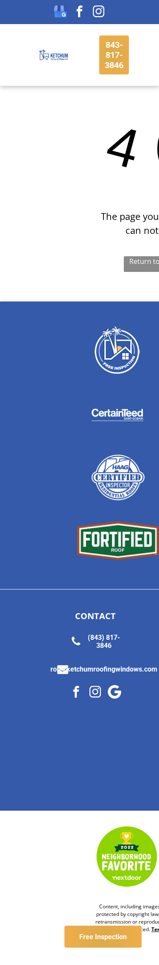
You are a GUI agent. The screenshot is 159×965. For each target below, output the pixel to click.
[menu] (12, 15)
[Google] (114, 692)
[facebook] (79, 12)
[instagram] (98, 12)
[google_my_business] (60, 12)
